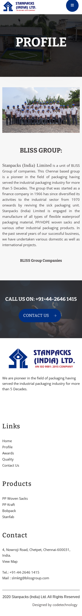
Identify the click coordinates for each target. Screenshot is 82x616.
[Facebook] (3, 403)
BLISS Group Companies (41, 260)
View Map (10, 561)
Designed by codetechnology (54, 604)
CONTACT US (36, 315)
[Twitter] (11, 403)
